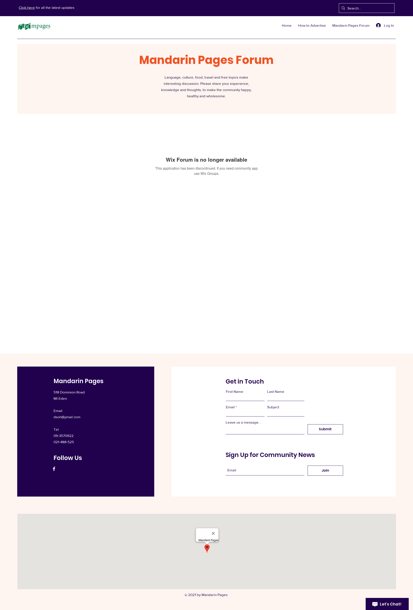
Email (230, 407)
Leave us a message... (243, 422)
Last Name (275, 391)
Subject (273, 407)
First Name (234, 391)
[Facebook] (54, 469)
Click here (27, 7)
